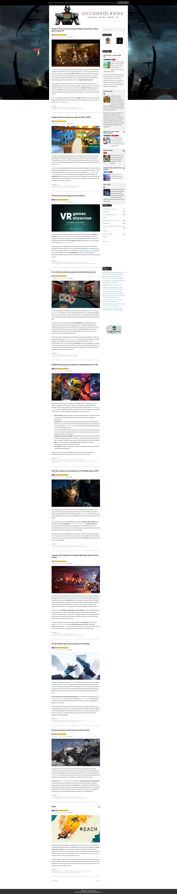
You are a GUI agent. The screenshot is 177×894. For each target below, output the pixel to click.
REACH (77, 872)
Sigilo (72, 546)
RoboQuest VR (81, 461)
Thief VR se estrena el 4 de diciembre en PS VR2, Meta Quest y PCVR (75, 471)
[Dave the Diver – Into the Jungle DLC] (107, 65)
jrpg (68, 108)
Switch (113, 135)
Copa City (105, 236)
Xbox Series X (108, 59)
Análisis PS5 (61, 872)
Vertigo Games (83, 513)
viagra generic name (106, 308)
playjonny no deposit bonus (107, 272)
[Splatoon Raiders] (107, 158)
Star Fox (104, 234)
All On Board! (59, 356)
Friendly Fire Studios (70, 635)
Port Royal (71, 339)
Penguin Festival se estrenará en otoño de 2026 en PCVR (71, 117)
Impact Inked (55, 409)
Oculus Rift (74, 107)
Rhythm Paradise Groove (108, 220)
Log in (101, 892)
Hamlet (66, 339)
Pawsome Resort (108, 91)
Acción (58, 872)
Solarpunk (105, 231)
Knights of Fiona (72, 108)
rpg (76, 108)
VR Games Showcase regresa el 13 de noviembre (68, 196)
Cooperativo (64, 108)
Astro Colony (106, 184)
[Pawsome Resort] (107, 99)
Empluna (104, 217)
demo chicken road (106, 291)
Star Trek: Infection (85, 263)
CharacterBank (59, 108)
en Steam (66, 626)
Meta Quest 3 (61, 107)
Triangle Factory (55, 775)
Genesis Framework (91, 892)
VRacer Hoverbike (55, 462)
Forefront (88, 773)
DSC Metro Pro (84, 892)
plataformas (73, 872)
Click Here (104, 280)
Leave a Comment (70, 37)
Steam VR (59, 102)
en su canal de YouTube (67, 242)
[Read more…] (55, 106)
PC (52, 121)
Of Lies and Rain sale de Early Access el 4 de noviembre (71, 644)
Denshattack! (105, 223)
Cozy (57, 187)
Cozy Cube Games (62, 187)
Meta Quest (65, 102)
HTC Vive (57, 107)
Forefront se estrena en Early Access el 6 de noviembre (70, 730)
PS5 (52, 199)
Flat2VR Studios (94, 407)
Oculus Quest (69, 107)
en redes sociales (85, 698)
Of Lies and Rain (63, 684)
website (104, 285)
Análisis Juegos (59, 871)
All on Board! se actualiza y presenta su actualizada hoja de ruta (73, 272)
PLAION (69, 546)
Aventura (65, 872)
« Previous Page (55, 880)
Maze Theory (66, 546)
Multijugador (69, 356)
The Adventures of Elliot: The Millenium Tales (112, 226)
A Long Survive (59, 635)
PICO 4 (79, 262)
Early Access (59, 798)
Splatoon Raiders (108, 150)
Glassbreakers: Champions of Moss (85, 250)
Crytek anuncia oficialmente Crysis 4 (114, 285)
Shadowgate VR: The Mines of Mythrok (91, 461)
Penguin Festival (63, 160)
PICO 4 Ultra (82, 796)
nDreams (69, 872)
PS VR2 (66, 425)
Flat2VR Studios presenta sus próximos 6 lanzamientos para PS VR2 (75, 365)
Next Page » (97, 880)
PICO (73, 781)
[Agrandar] (98, 41)
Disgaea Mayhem (106, 209)
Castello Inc (73, 682)
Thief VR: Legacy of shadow (78, 546)
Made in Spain (64, 356)
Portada (88, 871)
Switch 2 (113, 59)
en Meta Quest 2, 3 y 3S (60, 624)
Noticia (65, 107)
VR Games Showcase (80, 108)
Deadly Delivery (59, 263)
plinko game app (105, 295)
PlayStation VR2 (83, 262)
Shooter (81, 635)
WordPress (97, 892)
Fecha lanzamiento (60, 546)
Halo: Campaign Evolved (108, 214)
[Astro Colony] (107, 192)
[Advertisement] (114, 254)
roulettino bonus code (106, 287)
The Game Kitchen (75, 356)
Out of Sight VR (74, 461)
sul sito (103, 299)
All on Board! (89, 310)
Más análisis (104, 241)
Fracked (91, 853)
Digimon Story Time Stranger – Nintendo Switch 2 (111, 132)
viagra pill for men (106, 276)
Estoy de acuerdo (122, 2)
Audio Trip (56, 430)
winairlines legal (105, 304)
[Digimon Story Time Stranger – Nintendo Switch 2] (107, 141)
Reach (54, 807)
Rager (78, 461)
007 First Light (106, 211)
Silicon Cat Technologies (92, 890)
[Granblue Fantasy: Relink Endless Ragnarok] (107, 177)
